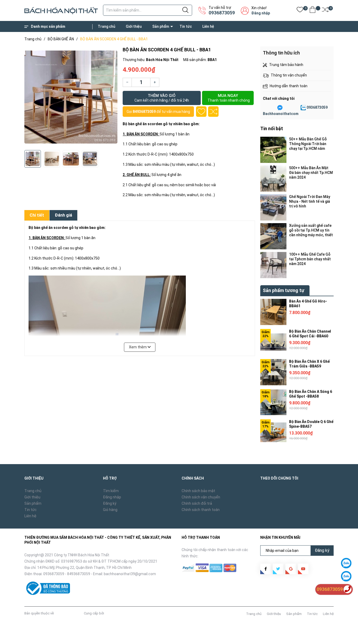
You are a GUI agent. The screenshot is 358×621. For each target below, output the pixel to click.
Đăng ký (109, 503)
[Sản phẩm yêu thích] (300, 10)
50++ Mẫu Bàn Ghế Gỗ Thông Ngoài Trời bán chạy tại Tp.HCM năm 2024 (308, 144)
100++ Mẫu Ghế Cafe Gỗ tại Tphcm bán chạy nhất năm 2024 (310, 259)
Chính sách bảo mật (198, 491)
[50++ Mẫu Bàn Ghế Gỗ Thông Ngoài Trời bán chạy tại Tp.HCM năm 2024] (273, 150)
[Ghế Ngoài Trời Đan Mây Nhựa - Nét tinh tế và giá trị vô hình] (273, 207)
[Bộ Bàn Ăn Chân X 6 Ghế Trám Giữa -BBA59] (273, 372)
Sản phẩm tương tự (283, 290)
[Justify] (185, 10)
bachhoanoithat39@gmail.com (130, 574)
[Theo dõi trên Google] (290, 569)
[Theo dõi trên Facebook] (265, 569)
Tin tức (186, 26)
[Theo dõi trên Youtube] (303, 569)
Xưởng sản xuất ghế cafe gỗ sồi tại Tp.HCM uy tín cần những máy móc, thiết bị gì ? (311, 230)
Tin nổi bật (271, 128)
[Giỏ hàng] (312, 10)
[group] (70, 96)
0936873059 (222, 12)
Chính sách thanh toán (201, 510)
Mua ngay (229, 97)
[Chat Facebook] (280, 108)
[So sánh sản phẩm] (325, 10)
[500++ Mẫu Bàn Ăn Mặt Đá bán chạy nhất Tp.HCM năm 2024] (273, 179)
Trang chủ (106, 26)
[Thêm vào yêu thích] (201, 111)
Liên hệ (208, 26)
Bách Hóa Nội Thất (69, 613)
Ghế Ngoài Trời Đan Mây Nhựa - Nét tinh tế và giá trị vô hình (309, 201)
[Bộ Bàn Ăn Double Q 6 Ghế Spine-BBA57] (273, 432)
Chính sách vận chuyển (201, 497)
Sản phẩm (160, 26)
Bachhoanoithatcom (281, 114)
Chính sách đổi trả (197, 503)
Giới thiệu (134, 26)
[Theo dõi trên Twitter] (278, 569)
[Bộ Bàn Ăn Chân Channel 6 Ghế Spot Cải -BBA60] (273, 342)
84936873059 (144, 111)
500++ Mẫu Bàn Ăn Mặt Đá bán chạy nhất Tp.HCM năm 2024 (311, 172)
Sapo (109, 613)
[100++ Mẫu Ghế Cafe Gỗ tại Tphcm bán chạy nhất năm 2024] (273, 265)
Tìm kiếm (111, 491)
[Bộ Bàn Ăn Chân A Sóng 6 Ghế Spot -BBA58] (273, 402)
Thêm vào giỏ (161, 97)
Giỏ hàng (110, 510)
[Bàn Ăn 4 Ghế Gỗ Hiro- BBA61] (273, 312)
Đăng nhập (260, 13)
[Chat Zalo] (303, 108)
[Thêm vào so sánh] (213, 111)
